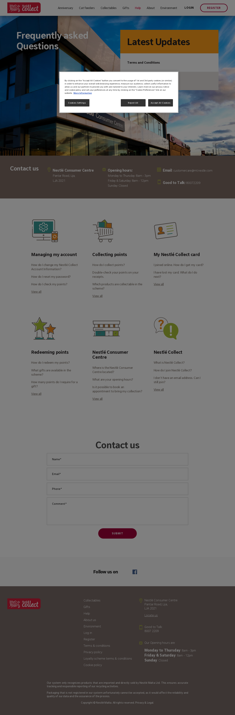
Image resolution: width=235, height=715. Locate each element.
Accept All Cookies (160, 102)
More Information (82, 93)
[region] (118, 92)
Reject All (133, 102)
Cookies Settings (77, 102)
